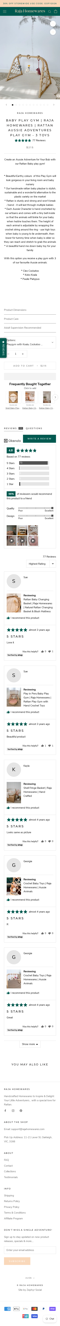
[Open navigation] (4, 11)
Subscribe (17, 1261)
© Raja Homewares (30, 1285)
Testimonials (11, 1177)
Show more (28, 1044)
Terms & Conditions (15, 1212)
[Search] (49, 11)
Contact (8, 1165)
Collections (10, 1171)
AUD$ (29, 1278)
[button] (30, 140)
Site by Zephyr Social (30, 1290)
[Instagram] (13, 1110)
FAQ (6, 1160)
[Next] (53, 104)
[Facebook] (5, 1110)
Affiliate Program (13, 1218)
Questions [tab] (34, 428)
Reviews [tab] (13, 428)
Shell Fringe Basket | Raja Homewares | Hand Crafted (38, 792)
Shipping (9, 1195)
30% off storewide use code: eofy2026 (30, 3)
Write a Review (40, 438)
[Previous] (6, 104)
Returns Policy (12, 1201)
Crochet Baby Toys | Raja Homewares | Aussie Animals (37, 887)
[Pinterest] (21, 1110)
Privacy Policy (11, 1207)
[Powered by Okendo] (12, 441)
